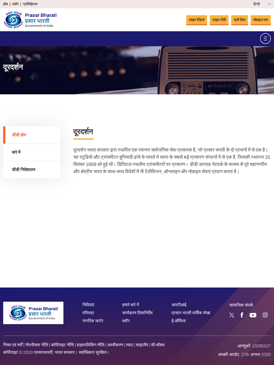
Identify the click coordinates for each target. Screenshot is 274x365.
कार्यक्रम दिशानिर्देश (137, 312)
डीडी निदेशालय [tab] (23, 169)
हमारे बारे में (130, 304)
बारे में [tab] (16, 152)
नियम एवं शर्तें (12, 345)
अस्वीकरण (115, 345)
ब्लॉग (15, 4)
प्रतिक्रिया (30, 4)
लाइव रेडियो (196, 20)
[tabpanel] (172, 150)
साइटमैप (142, 345)
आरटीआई (179, 304)
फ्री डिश (239, 20)
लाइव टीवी (219, 20)
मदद (129, 345)
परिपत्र (88, 312)
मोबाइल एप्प (260, 20)
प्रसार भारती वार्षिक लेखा (191, 312)
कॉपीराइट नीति (62, 345)
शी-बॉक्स (158, 345)
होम (5, 4)
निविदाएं (88, 304)
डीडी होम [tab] (19, 135)
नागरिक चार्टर (92, 321)
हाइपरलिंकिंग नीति (90, 345)
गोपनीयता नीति (36, 345)
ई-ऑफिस (179, 321)
